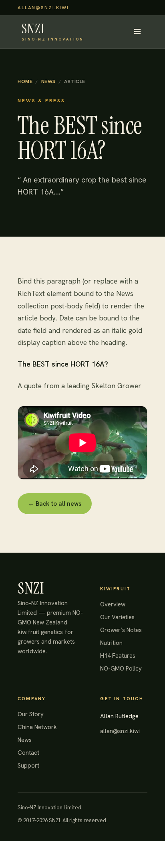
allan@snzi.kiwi (43, 7)
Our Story (31, 714)
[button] (137, 31)
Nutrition (111, 643)
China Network (37, 727)
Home (25, 81)
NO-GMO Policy (121, 669)
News (48, 81)
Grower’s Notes (121, 630)
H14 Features (117, 656)
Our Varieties (117, 617)
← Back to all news (54, 504)
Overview (112, 604)
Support (28, 766)
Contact (28, 753)
